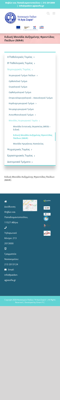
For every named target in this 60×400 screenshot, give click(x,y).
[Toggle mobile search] (48, 13)
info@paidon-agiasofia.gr (31, 5)
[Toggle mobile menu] (54, 13)
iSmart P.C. (40, 302)
